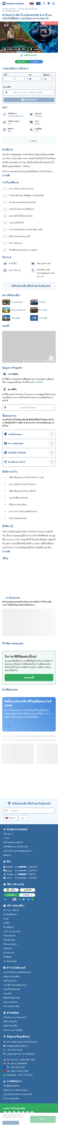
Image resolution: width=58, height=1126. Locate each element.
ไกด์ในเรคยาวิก (10, 980)
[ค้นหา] (44, 3)
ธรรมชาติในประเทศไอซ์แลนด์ (16, 972)
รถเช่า (6, 918)
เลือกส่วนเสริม (30, 100)
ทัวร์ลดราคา (8, 952)
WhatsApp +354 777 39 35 (20, 1075)
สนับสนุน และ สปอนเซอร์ (14, 1017)
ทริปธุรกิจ (7, 948)
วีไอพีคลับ (7, 957)
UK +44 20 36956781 (17, 1063)
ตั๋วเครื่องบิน (8, 927)
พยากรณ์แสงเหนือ (11, 1006)
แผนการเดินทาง (10, 1002)
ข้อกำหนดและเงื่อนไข (13, 842)
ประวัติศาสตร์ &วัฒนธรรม (15, 985)
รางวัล (6, 838)
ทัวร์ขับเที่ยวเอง (10, 914)
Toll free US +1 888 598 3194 (21, 1059)
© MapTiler (28, 362)
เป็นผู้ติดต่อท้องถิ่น (11, 1085)
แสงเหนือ (7, 993)
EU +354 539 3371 (16, 1067)
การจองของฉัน (10, 961)
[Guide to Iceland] (13, 3)
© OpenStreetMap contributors (43, 362)
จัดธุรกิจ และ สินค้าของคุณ (15, 1090)
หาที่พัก (6, 923)
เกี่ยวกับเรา (8, 834)
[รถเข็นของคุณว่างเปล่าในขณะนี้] (48, 3)
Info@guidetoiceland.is (17, 1046)
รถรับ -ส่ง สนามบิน (11, 931)
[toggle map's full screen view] (51, 358)
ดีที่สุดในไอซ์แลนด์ (11, 997)
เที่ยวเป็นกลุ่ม (9, 940)
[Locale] (32, 3)
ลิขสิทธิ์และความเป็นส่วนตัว (15, 846)
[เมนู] (53, 3)
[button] (29, 37)
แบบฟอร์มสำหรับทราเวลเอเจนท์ (17, 1094)
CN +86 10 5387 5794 (17, 1071)
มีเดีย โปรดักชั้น (10, 1026)
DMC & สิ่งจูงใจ (10, 1021)
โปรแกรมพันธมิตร (11, 1098)
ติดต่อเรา (7, 855)
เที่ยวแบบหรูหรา (10, 944)
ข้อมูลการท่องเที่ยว (11, 976)
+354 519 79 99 (14, 1050)
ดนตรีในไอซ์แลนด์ (11, 989)
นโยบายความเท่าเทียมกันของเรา (18, 851)
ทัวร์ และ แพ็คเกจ (11, 910)
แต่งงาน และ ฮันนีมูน (12, 1030)
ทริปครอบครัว (9, 935)
